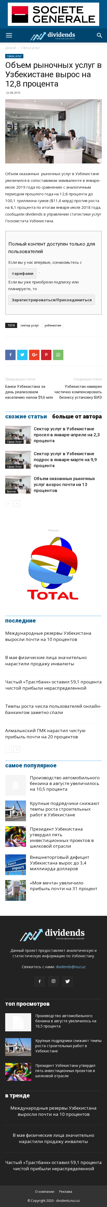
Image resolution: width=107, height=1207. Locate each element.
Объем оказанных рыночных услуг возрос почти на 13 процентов (64, 484)
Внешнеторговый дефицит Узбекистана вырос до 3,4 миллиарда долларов (59, 863)
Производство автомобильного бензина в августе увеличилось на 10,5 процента (65, 783)
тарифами (22, 273)
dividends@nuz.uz (70, 966)
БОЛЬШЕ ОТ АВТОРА (77, 416)
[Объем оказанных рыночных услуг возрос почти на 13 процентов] (18, 485)
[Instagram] (53, 981)
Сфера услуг (30, 48)
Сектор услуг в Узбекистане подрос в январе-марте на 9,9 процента (65, 459)
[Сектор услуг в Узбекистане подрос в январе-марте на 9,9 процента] (18, 460)
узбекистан (53, 325)
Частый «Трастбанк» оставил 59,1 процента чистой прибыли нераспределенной (53, 685)
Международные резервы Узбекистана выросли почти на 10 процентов (48, 636)
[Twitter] (67, 981)
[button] (99, 35)
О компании (44, 1191)
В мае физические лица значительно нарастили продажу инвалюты (46, 660)
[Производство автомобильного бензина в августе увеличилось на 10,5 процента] (15, 785)
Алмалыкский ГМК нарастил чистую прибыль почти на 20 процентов (45, 733)
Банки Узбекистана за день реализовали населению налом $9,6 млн (29, 392)
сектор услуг (30, 325)
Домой (10, 48)
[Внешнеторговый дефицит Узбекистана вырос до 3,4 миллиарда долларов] (15, 864)
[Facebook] (39, 981)
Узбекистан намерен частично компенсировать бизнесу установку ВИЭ (78, 392)
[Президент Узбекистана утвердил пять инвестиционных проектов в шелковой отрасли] (15, 836)
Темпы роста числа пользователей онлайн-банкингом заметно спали (53, 709)
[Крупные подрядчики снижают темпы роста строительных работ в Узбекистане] (15, 811)
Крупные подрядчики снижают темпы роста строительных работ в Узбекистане (64, 809)
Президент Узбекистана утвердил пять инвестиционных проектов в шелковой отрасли (62, 837)
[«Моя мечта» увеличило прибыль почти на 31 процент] (15, 890)
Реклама (65, 1191)
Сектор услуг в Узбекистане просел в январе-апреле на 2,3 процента (67, 434)
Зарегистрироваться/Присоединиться (52, 299)
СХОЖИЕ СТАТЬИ (26, 416)
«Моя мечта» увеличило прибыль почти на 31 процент (63, 885)
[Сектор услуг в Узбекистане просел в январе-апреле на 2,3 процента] (18, 435)
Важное (11, 491)
